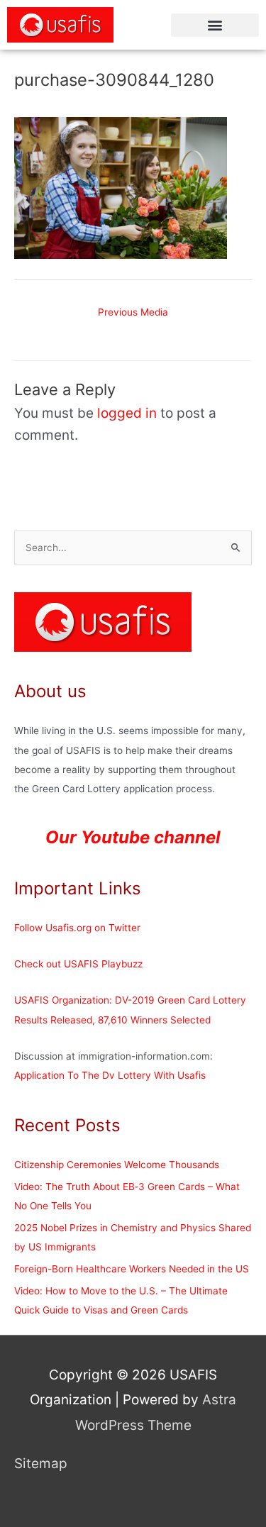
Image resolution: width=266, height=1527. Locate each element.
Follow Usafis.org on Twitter (77, 927)
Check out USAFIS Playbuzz (78, 964)
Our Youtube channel (133, 837)
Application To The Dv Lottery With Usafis (110, 1075)
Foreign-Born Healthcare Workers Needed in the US (131, 1269)
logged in (127, 413)
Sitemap (40, 1463)
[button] (215, 25)
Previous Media (133, 312)
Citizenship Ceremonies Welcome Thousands (116, 1164)
